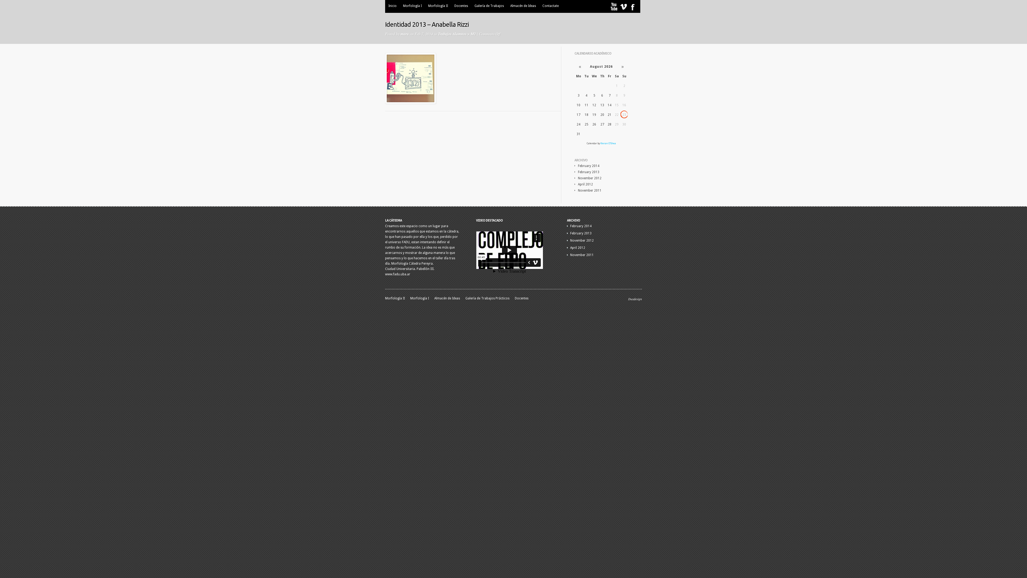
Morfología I (412, 6)
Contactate (550, 6)
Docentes (461, 6)
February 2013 (588, 172)
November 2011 (589, 190)
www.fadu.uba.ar (397, 274)
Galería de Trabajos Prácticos (487, 298)
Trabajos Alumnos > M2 (457, 34)
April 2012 (585, 184)
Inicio (392, 6)
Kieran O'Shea (608, 143)
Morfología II (438, 6)
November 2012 (589, 178)
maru (405, 34)
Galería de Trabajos (489, 6)
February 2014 (588, 166)
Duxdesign (635, 299)
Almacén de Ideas (523, 6)
